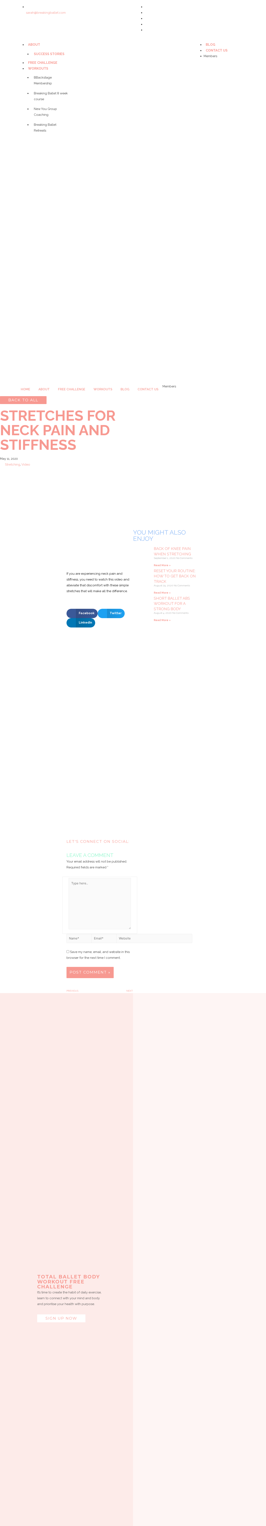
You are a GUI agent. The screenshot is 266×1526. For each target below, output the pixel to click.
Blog (210, 45)
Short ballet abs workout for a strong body (172, 603)
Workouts (38, 68)
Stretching (12, 464)
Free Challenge (42, 63)
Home (25, 389)
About (34, 45)
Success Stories (49, 54)
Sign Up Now (61, 1318)
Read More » (162, 565)
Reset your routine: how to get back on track (175, 576)
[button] (23, 400)
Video (25, 464)
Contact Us (217, 50)
